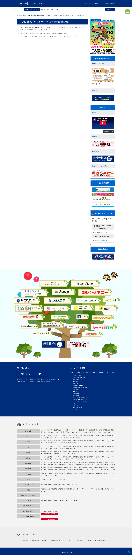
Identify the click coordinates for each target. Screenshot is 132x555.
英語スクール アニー (79, 377)
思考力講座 (76, 393)
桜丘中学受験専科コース (80, 399)
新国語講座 (76, 395)
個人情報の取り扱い (56, 540)
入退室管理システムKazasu (83, 540)
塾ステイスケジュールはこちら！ (42, 9)
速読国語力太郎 (77, 379)
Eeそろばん (76, 409)
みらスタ (75, 405)
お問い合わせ (110, 9)
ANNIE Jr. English (78, 385)
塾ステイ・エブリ (78, 407)
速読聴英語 (76, 381)
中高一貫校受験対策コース (80, 397)
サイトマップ (69, 540)
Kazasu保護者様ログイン (102, 540)
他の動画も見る (108, 131)
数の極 (75, 391)
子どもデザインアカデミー (80, 401)
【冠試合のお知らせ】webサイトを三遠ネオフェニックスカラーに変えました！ (53, 36)
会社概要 (25, 540)
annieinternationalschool (100, 240)
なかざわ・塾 (77, 375)
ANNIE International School (80, 387)
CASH (74, 403)
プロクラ (75, 389)
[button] (13, 9)
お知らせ (49, 15)
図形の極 (75, 383)
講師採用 (44, 540)
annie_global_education (100, 232)
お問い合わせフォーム (31, 374)
